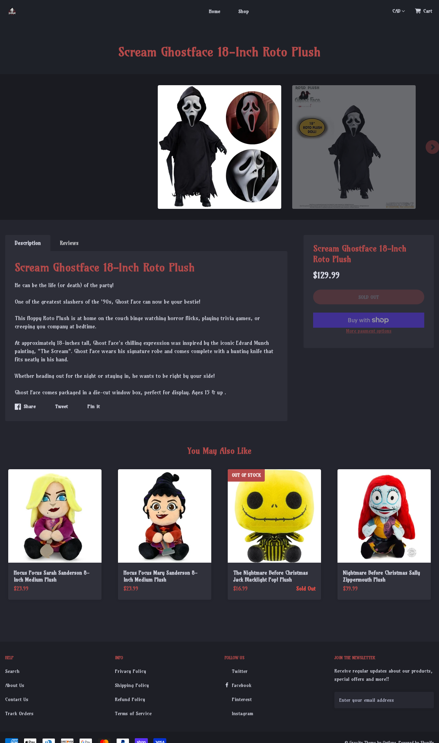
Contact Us (16, 699)
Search (12, 671)
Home (214, 11)
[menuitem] (214, 11)
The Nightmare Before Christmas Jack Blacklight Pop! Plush (270, 576)
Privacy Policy (130, 671)
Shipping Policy (132, 685)
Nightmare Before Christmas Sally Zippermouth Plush (381, 576)
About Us (14, 685)
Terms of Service (133, 713)
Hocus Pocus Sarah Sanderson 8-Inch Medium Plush (52, 576)
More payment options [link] (368, 331)
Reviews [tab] (69, 243)
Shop (243, 11)
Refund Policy (130, 699)
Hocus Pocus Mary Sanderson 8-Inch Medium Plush (160, 576)
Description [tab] (28, 243)
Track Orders (19, 713)
